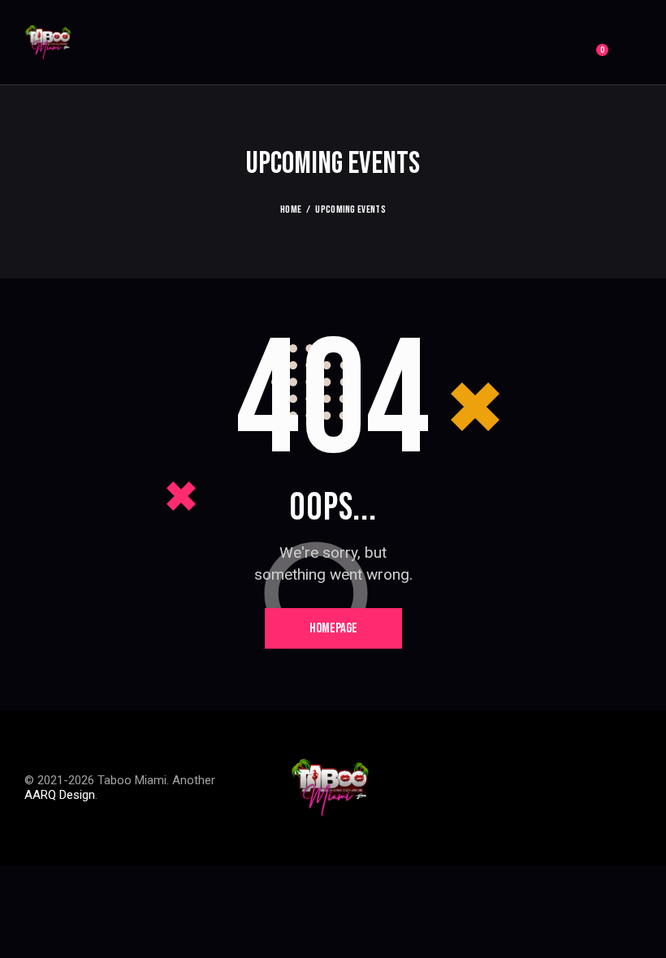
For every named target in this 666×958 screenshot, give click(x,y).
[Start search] (630, 44)
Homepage (333, 628)
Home (290, 209)
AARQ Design (59, 795)
